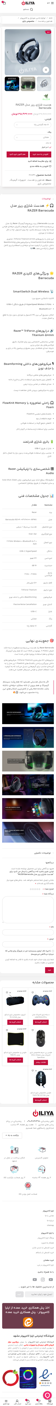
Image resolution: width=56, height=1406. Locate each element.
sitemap (50, 1225)
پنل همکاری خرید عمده (20, 1312)
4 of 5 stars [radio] (33, 889)
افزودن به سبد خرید (40, 154)
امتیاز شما (48, 889)
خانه (50, 18)
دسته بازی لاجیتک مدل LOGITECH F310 (41, 1016)
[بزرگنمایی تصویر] (46, 70)
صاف (47, 143)
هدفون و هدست (45, 21)
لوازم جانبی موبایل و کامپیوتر (32, 18)
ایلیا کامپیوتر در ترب (45, 1265)
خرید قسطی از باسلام (45, 1252)
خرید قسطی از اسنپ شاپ (43, 1247)
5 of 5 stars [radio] (31, 889)
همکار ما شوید (47, 1243)
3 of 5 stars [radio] (35, 889)
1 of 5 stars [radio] (39, 889)
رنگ (49, 132)
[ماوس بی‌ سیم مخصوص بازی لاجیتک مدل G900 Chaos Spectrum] (41, 1038)
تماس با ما (49, 1215)
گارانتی (48, 119)
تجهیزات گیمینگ (18, 180)
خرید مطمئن (48, 1260)
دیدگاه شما (48, 894)
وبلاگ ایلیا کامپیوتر (46, 1238)
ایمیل (50, 939)
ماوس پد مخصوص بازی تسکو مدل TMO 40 (15, 1054)
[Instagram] (43, 1280)
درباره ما (50, 1220)
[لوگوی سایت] (28, 3)
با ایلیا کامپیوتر (47, 1233)
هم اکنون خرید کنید (17, 154)
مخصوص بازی (28, 21)
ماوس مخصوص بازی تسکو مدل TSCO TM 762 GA (41, 1094)
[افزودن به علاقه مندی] (32, 992)
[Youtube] (51, 1280)
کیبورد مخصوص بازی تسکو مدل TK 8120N (15, 1016)
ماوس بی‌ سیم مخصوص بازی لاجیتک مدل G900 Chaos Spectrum (41, 1055)
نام (51, 927)
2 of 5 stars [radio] (37, 889)
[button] (48, 52)
